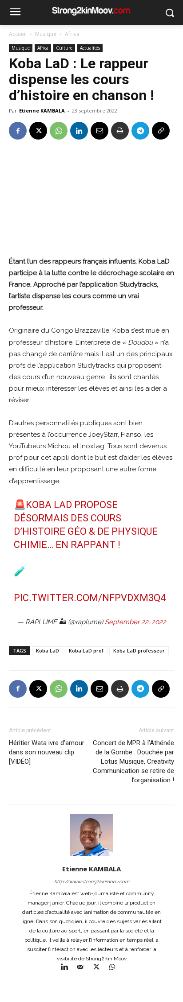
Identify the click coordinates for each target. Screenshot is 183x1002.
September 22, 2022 (135, 622)
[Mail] (84, 968)
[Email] (99, 131)
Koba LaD (47, 650)
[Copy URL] (161, 131)
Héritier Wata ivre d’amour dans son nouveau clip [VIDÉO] (46, 752)
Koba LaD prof (86, 650)
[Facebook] (18, 131)
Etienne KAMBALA (42, 110)
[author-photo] (91, 856)
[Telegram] (140, 131)
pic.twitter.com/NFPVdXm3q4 (90, 597)
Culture (64, 48)
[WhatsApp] (59, 131)
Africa (72, 34)
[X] (38, 131)
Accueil (18, 34)
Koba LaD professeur (139, 650)
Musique (45, 34)
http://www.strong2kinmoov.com (91, 882)
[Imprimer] (120, 131)
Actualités (90, 48)
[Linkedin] (79, 131)
